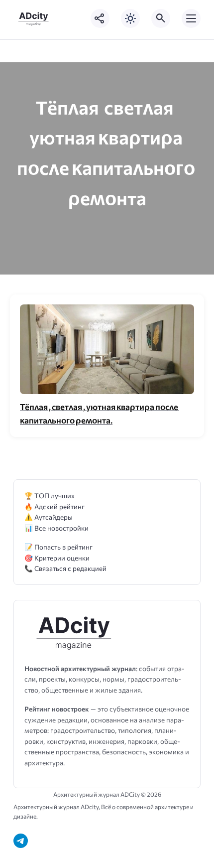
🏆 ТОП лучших (49, 495)
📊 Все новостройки (56, 528)
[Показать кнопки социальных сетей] (100, 18)
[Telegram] (20, 841)
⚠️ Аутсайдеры (48, 517)
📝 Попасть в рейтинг (58, 547)
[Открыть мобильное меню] (191, 18)
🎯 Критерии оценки (57, 558)
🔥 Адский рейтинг (54, 506)
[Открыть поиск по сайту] (160, 18)
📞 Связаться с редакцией (65, 568)
